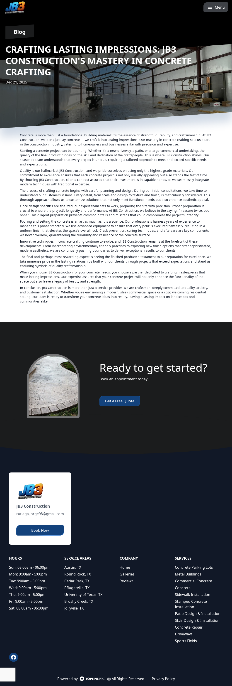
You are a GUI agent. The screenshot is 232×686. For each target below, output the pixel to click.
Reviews (126, 580)
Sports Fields (186, 640)
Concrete (183, 587)
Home (125, 567)
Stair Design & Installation (197, 620)
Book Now (40, 530)
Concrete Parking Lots (194, 567)
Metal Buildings (188, 574)
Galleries (127, 574)
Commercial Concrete (193, 580)
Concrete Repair (189, 627)
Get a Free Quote (119, 400)
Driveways (184, 634)
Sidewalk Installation (192, 594)
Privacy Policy (163, 678)
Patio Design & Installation (197, 613)
